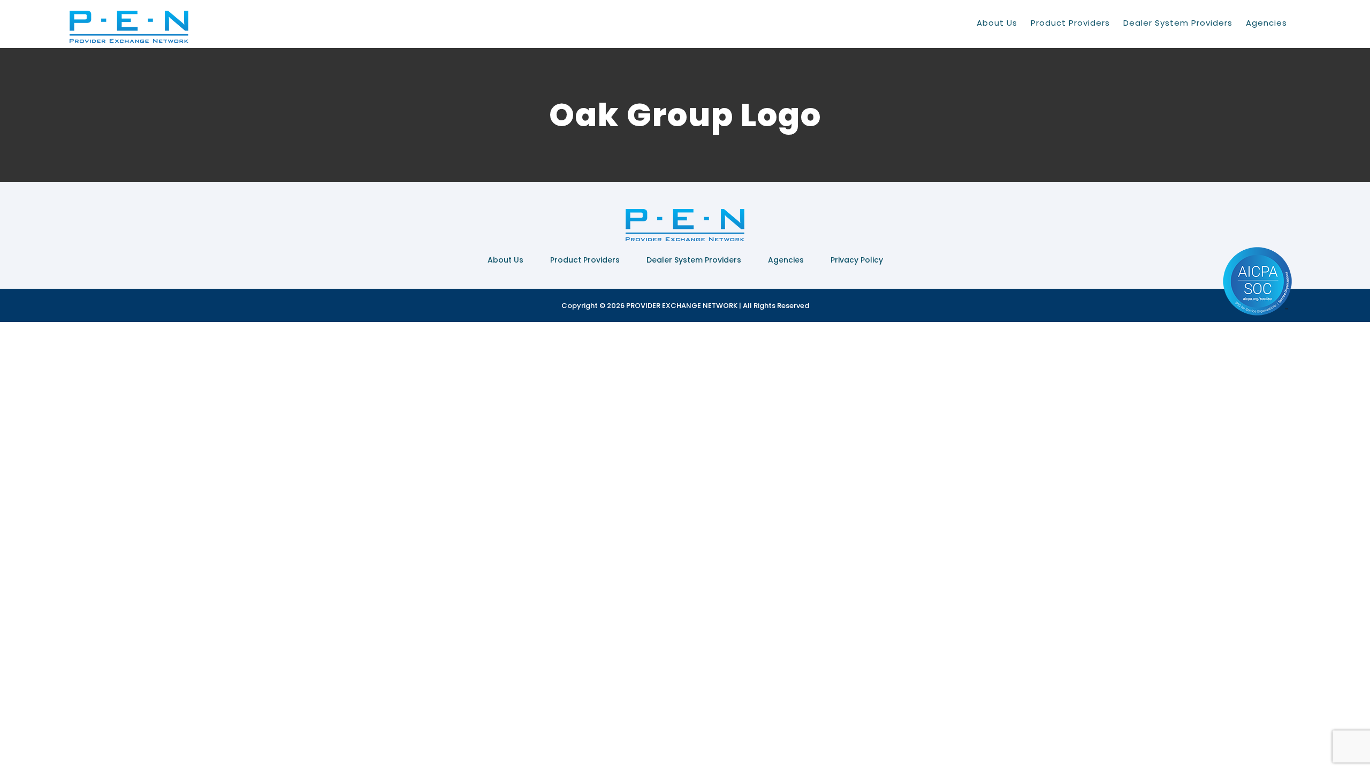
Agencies (786, 260)
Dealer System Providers (693, 260)
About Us (505, 260)
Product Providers (585, 260)
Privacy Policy (857, 260)
